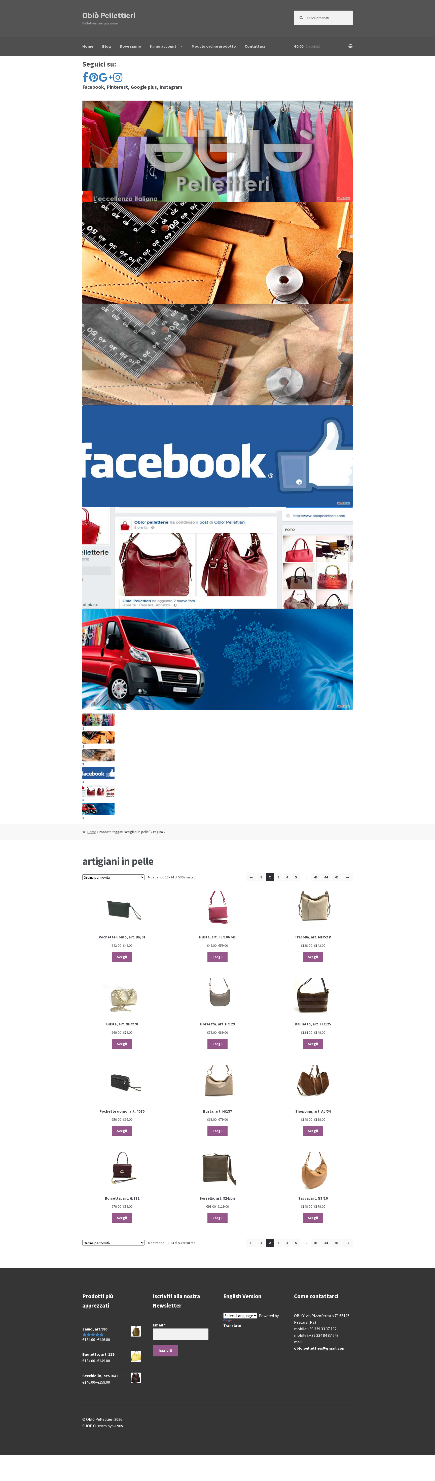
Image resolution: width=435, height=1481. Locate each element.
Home (87, 46)
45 (336, 877)
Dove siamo (130, 46)
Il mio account (163, 46)
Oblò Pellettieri (109, 15)
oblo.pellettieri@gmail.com (320, 1348)
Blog (106, 46)
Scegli (122, 957)
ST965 (117, 1425)
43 (315, 877)
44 (326, 877)
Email (159, 1324)
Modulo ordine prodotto (214, 46)
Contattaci (255, 46)
